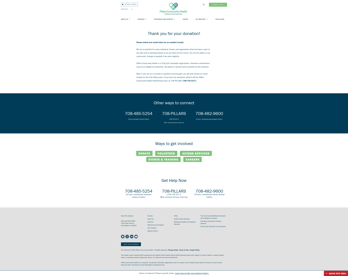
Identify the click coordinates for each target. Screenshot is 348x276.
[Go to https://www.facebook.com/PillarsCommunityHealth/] (123, 237)
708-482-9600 (209, 113)
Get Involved (201, 19)
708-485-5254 (138, 113)
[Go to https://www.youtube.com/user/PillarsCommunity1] (136, 237)
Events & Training (163, 159)
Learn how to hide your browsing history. (192, 273)
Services (141, 19)
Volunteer (166, 153)
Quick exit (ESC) (336, 273)
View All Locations (127, 216)
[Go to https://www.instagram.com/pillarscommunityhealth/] (127, 237)
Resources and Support (163, 19)
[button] (129, 4)
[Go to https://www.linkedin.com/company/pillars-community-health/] (131, 237)
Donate (144, 153)
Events (185, 19)
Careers (193, 159)
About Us (124, 19)
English (124, 9)
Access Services (196, 153)
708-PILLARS (219, 19)
